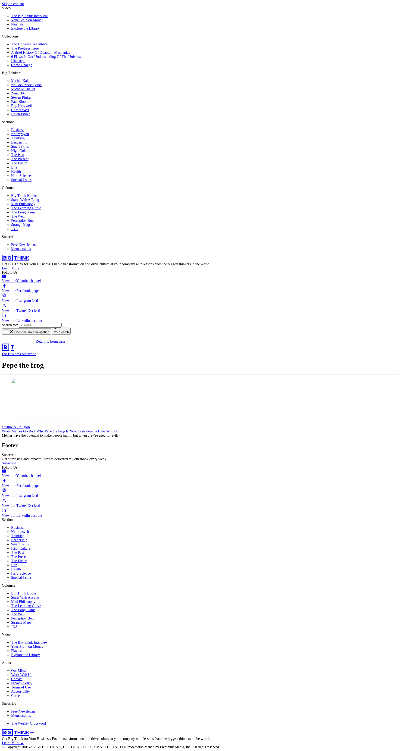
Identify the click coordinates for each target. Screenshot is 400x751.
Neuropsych (20, 134)
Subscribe (29, 354)
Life (14, 167)
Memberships (21, 249)
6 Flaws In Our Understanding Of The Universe (46, 57)
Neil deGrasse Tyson (26, 85)
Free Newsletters (23, 245)
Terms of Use (21, 687)
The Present (19, 159)
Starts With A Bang (25, 200)
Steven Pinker (21, 97)
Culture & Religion (16, 427)
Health (16, 171)
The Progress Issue (25, 48)
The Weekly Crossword (28, 723)
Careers (16, 696)
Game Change (21, 65)
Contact (16, 679)
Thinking (18, 138)
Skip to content (13, 4)
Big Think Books (24, 195)
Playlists (17, 24)
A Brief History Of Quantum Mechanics (40, 52)
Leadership (19, 142)
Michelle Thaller (23, 89)
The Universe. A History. (29, 44)
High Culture (20, 151)
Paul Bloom (19, 101)
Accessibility (20, 691)
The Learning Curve (26, 208)
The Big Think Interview (29, 16)
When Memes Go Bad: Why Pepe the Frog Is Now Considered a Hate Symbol (59, 431)
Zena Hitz (18, 93)
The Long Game (23, 212)
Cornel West (20, 110)
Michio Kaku (21, 81)
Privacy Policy (21, 683)
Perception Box (22, 220)
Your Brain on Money (27, 20)
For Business (12, 354)
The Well (18, 216)
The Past (17, 155)
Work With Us (21, 675)
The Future (19, 163)
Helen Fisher (20, 114)
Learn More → (13, 268)
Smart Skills (20, 146)
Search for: (10, 325)
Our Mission (20, 671)
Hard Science (21, 176)
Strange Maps (21, 225)
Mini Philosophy (23, 204)
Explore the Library (25, 28)
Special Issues (21, 180)
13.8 (14, 229)
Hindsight (18, 61)
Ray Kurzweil (21, 106)
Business (17, 130)
